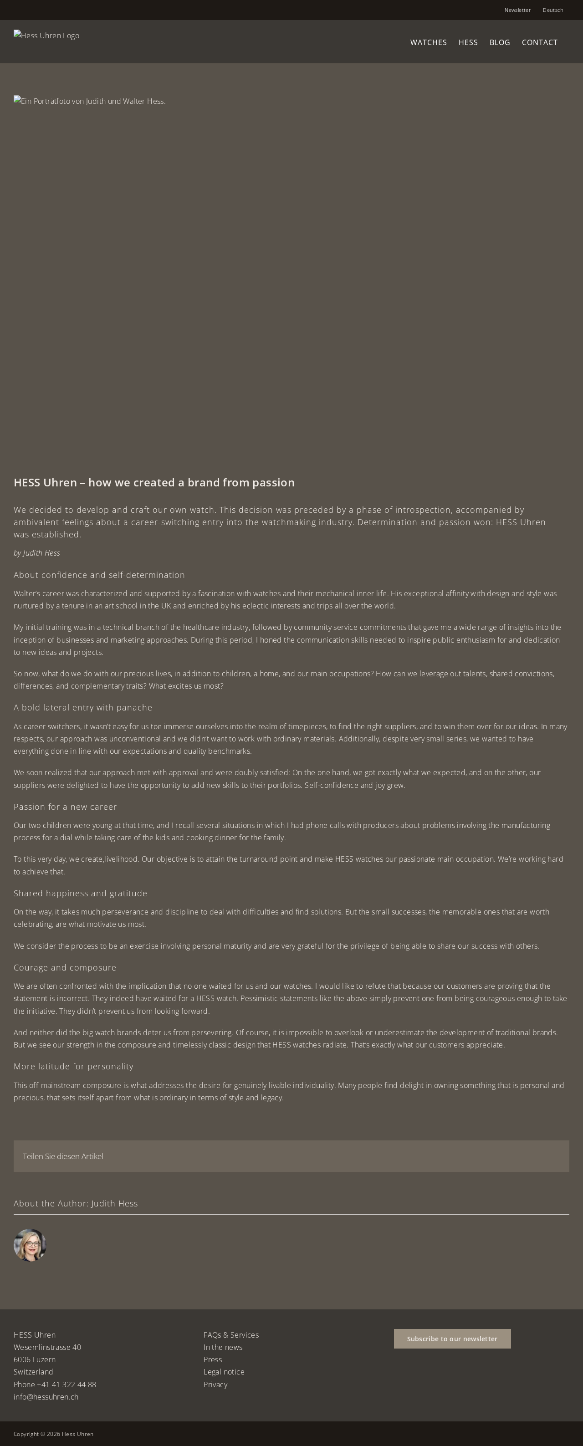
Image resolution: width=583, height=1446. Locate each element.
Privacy (215, 1385)
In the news (223, 1347)
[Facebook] (396, 1377)
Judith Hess (115, 1203)
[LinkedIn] (434, 1377)
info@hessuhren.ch (46, 1397)
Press (213, 1359)
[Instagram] (421, 1377)
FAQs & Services (231, 1335)
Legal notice (224, 1372)
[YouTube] (409, 1377)
